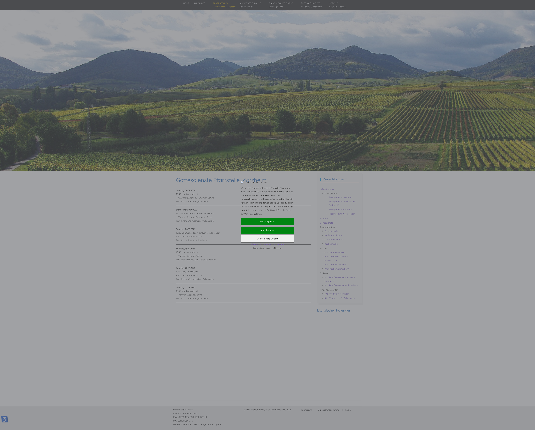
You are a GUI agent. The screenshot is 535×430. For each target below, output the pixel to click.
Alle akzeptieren (267, 221)
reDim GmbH (277, 248)
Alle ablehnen (267, 230)
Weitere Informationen (261, 244)
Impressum (279, 244)
